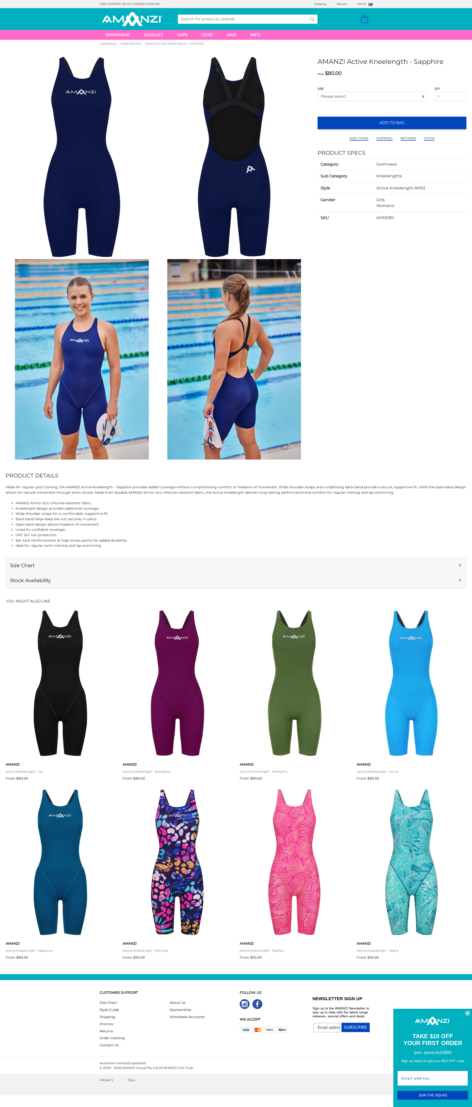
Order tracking (112, 1038)
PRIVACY (106, 1080)
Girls (380, 199)
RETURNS (408, 138)
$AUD (362, 4)
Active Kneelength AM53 (400, 188)
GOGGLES (153, 34)
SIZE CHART (359, 138)
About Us (178, 1002)
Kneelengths (389, 176)
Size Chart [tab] (22, 565)
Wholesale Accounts (187, 1017)
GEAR (207, 34)
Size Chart (108, 1002)
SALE (231, 34)
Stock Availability (30, 580)
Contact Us (109, 1045)
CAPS (182, 34)
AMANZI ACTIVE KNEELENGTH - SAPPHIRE (175, 43)
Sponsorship (180, 1010)
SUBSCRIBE (355, 1027)
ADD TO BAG (392, 122)
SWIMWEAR (117, 34)
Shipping (320, 4)
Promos (106, 1024)
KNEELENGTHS (131, 43)
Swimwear (386, 164)
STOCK (429, 138)
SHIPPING (384, 138)
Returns (342, 4)
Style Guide (109, 1010)
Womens (385, 205)
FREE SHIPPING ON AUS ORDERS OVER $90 (130, 4)
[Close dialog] (467, 1013)
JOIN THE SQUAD (432, 1095)
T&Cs (131, 1080)
